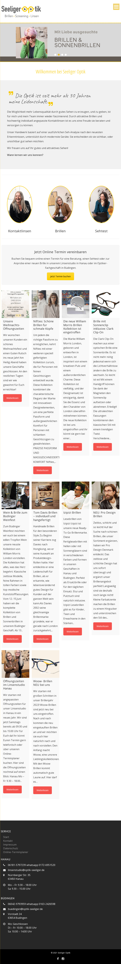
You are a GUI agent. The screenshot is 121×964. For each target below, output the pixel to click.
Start (6, 837)
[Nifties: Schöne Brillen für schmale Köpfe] (45, 304)
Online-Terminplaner (15, 852)
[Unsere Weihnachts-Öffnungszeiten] (15, 304)
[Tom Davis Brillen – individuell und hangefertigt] (45, 495)
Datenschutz (10, 848)
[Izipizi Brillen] (75, 495)
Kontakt (8, 841)
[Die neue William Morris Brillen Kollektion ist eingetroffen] (75, 304)
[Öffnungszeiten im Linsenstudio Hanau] (15, 664)
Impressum (10, 844)
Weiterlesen (12, 398)
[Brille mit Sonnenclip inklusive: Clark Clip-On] (105, 304)
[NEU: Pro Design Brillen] (105, 495)
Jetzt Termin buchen (60, 276)
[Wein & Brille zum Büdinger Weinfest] (15, 495)
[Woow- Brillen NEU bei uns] (45, 664)
